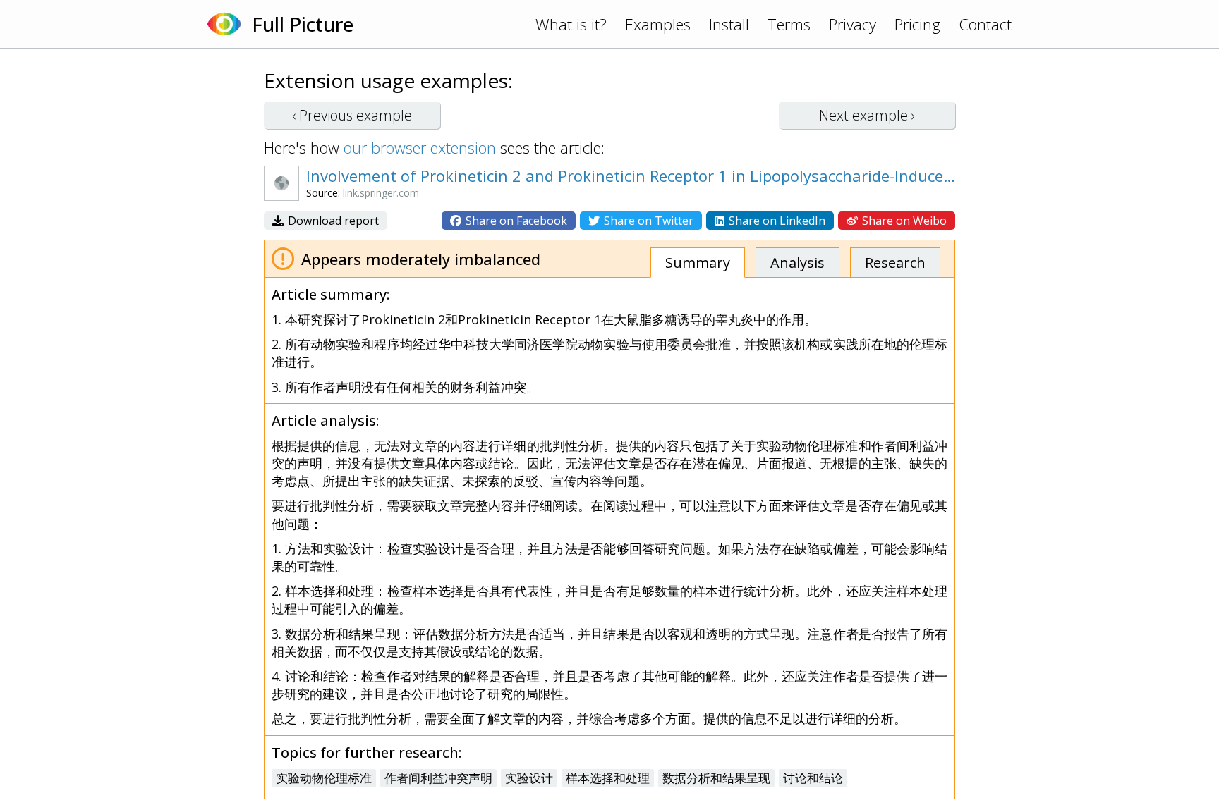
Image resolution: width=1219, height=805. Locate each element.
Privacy (852, 24)
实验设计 (529, 778)
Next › (867, 115)
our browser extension (420, 147)
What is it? (571, 24)
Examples (658, 24)
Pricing (917, 24)
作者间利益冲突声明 (438, 778)
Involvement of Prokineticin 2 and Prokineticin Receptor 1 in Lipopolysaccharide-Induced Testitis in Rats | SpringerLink (634, 175)
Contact (985, 24)
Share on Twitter (647, 220)
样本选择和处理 (608, 778)
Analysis (797, 262)
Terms (789, 24)
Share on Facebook (515, 220)
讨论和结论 (813, 778)
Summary (697, 262)
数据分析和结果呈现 (716, 778)
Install (729, 24)
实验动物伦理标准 (324, 778)
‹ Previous (352, 115)
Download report (332, 220)
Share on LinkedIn (775, 220)
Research (895, 262)
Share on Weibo (903, 220)
